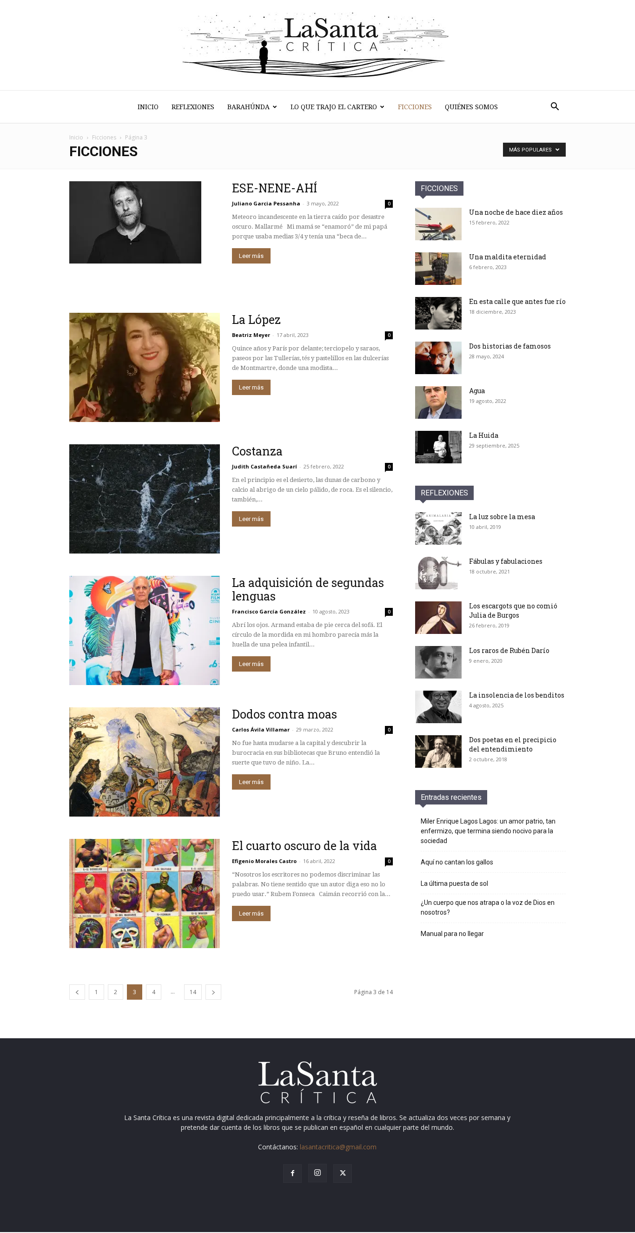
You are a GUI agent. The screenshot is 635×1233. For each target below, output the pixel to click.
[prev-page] (77, 992)
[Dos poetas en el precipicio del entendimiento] (438, 751)
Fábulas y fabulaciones (505, 561)
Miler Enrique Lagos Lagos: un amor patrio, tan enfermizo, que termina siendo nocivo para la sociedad (488, 831)
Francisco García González (269, 611)
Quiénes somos (471, 107)
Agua (477, 390)
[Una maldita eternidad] (438, 268)
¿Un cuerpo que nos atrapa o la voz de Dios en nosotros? (488, 907)
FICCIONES (439, 188)
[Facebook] (292, 1173)
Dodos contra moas (284, 714)
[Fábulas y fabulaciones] (438, 573)
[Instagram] (317, 1173)
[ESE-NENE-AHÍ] (135, 222)
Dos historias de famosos (510, 346)
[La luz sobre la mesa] (438, 528)
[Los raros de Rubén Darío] (438, 662)
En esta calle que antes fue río (517, 301)
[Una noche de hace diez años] (438, 224)
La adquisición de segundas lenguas (308, 589)
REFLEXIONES (444, 492)
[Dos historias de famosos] (438, 358)
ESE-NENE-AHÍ (274, 188)
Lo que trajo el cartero (334, 107)
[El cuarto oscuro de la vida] (144, 893)
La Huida (483, 435)
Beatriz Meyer (251, 334)
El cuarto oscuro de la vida (304, 845)
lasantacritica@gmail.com (338, 1146)
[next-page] (213, 992)
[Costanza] (144, 499)
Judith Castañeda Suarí (264, 466)
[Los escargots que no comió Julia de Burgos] (438, 617)
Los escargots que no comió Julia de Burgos (513, 610)
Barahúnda (248, 107)
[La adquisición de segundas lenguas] (144, 630)
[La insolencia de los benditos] (438, 707)
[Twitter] (342, 1173)
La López (256, 319)
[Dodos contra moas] (144, 762)
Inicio (148, 107)
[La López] (144, 367)
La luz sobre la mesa (502, 516)
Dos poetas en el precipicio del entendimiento (512, 744)
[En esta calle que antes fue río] (438, 313)
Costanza (257, 451)
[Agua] (438, 402)
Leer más (251, 255)
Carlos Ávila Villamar (261, 729)
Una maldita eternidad (507, 256)
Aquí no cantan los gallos (457, 862)
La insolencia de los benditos (516, 695)
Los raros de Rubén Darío (509, 650)
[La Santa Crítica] (317, 45)
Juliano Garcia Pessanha (266, 203)
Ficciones (415, 107)
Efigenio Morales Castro (264, 860)
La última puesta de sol (454, 883)
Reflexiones (193, 107)
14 (193, 992)
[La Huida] (438, 447)
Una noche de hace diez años (516, 212)
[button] (554, 107)
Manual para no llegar (452, 933)
